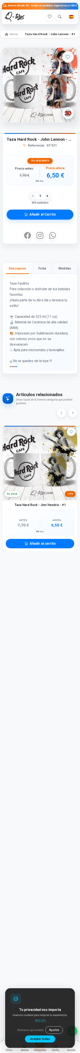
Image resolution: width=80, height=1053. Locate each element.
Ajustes (54, 1030)
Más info (40, 1020)
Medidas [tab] (64, 268)
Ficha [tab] (42, 268)
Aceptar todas (40, 1039)
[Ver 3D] (68, 113)
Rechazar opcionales (30, 1030)
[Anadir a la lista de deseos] (68, 57)
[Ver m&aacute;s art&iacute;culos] (72, 412)
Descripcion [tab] (17, 268)
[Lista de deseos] (49, 17)
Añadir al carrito (43, 543)
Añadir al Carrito (42, 214)
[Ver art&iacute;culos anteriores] (61, 412)
